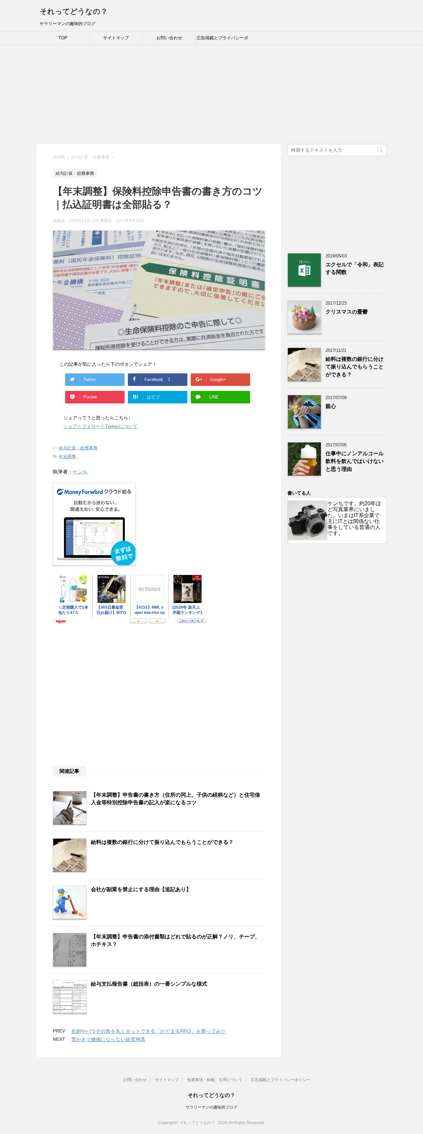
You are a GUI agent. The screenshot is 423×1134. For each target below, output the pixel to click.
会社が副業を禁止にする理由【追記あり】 (141, 889)
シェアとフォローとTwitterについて (100, 426)
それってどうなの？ (74, 11)
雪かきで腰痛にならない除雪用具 (108, 1039)
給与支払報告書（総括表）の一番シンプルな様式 (149, 984)
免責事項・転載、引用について (215, 1079)
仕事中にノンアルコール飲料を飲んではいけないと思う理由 (355, 461)
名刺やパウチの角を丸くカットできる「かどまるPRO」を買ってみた (148, 1031)
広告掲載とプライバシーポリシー (222, 40)
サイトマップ (116, 37)
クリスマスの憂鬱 (347, 312)
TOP (62, 37)
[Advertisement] (211, 94)
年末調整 (67, 456)
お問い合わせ (169, 37)
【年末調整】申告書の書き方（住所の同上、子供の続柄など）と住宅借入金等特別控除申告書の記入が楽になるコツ (175, 798)
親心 (331, 406)
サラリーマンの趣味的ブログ (211, 1107)
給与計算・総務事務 (78, 447)
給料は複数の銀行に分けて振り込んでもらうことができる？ (162, 842)
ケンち (80, 471)
